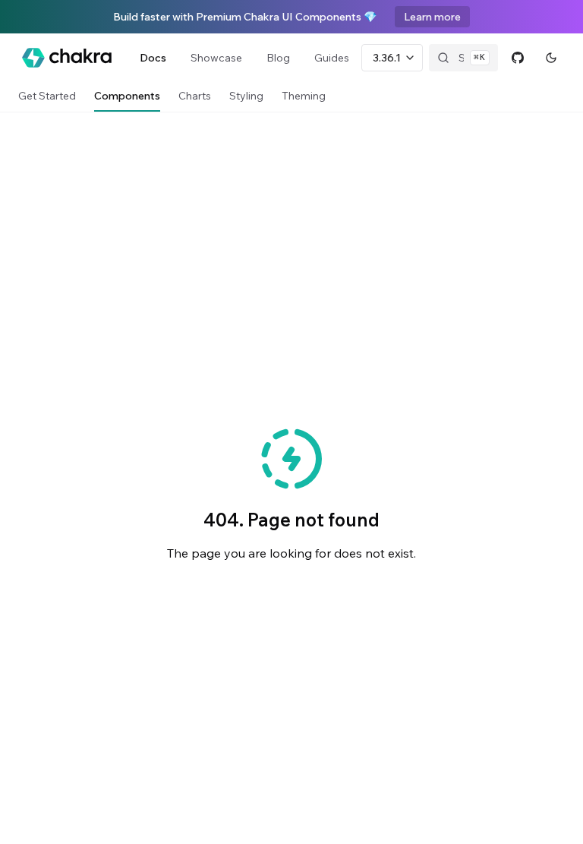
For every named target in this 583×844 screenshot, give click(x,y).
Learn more (432, 17)
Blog (278, 58)
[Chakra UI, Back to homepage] (66, 57)
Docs (153, 58)
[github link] (517, 57)
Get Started (47, 96)
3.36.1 (387, 58)
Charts (194, 96)
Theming (304, 96)
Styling (246, 96)
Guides (331, 58)
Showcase (216, 58)
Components (127, 96)
